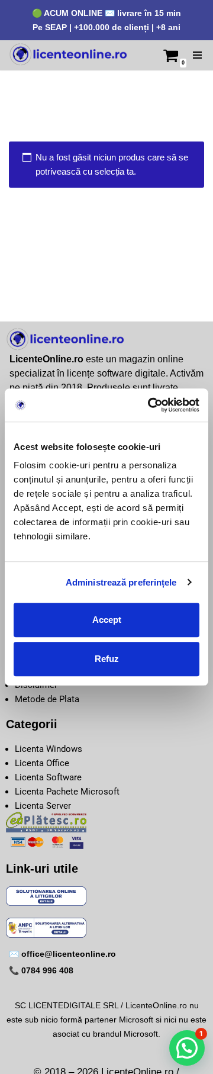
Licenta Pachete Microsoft (67, 791)
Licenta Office (42, 763)
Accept (106, 620)
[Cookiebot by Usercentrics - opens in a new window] (150, 405)
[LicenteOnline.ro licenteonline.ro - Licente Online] (68, 55)
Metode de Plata (47, 699)
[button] (187, 1048)
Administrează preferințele (121, 582)
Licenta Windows (48, 749)
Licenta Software (48, 777)
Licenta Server (43, 805)
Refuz (107, 659)
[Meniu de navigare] (197, 55)
